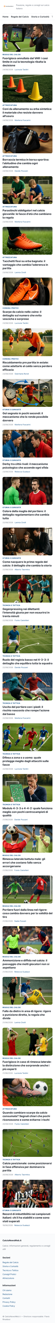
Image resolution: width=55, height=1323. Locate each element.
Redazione (7, 1294)
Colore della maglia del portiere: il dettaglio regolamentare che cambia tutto (26, 515)
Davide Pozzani (21, 171)
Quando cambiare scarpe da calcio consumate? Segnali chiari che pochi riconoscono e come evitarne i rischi (26, 1116)
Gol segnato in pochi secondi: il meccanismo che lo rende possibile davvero (25, 417)
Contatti (6, 1298)
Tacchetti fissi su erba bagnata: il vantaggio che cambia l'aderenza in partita (25, 265)
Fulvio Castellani (22, 620)
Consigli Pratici (10, 308)
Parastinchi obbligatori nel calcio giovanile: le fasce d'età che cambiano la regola (27, 214)
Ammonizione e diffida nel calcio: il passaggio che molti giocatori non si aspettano (26, 964)
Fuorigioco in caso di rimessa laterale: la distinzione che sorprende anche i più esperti (27, 1065)
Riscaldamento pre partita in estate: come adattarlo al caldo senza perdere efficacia (27, 366)
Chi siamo (7, 1290)
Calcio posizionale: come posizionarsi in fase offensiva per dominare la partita (27, 1167)
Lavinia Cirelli (20, 272)
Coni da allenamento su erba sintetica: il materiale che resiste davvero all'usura (27, 112)
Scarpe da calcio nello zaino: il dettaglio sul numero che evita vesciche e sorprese (22, 315)
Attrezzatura (10, 105)
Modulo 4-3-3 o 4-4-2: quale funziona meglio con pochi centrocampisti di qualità (27, 812)
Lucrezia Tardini (21, 69)
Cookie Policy (9, 1306)
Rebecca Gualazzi (22, 472)
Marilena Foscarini (22, 120)
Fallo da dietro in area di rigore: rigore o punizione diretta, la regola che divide (27, 1015)
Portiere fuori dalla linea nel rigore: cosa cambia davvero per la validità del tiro (27, 913)
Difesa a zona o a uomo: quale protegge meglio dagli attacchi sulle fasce (26, 761)
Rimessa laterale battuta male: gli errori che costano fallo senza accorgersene (24, 862)
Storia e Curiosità (40, 16)
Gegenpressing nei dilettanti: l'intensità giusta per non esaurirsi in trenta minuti (26, 612)
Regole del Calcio (20, 16)
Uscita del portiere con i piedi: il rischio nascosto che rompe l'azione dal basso (26, 710)
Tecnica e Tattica (11, 605)
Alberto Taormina (22, 569)
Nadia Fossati (20, 921)
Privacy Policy (9, 1302)
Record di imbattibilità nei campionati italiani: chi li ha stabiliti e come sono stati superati (26, 1217)
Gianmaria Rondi (22, 374)
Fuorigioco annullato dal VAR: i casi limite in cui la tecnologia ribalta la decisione (25, 62)
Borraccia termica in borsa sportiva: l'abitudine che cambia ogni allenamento (26, 163)
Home (5, 16)
